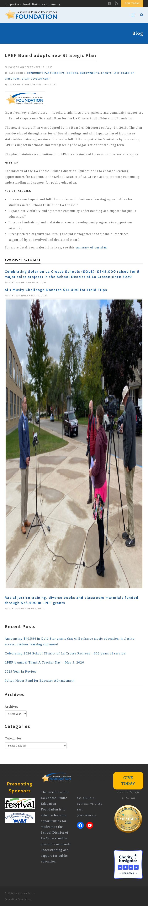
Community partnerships (46, 73)
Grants (106, 73)
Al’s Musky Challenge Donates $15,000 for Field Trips (56, 290)
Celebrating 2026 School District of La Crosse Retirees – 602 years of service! (66, 653)
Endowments (89, 73)
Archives (11, 706)
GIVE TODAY (132, 3)
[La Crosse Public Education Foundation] (67, 15)
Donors (72, 73)
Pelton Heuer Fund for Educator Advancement (40, 680)
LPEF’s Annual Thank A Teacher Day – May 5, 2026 (44, 662)
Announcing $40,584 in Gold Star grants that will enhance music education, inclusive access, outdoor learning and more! (70, 641)
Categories (13, 738)
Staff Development (36, 78)
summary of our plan (91, 247)
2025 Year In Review (20, 671)
